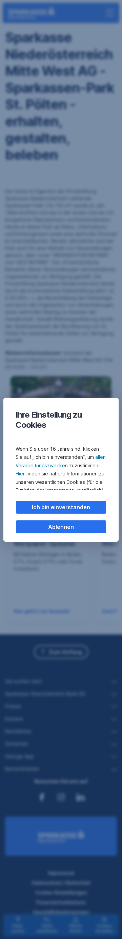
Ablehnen (61, 526)
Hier (20, 473)
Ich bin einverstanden (61, 507)
